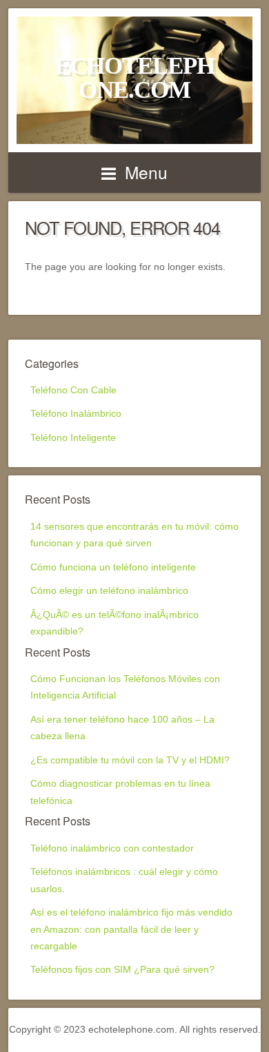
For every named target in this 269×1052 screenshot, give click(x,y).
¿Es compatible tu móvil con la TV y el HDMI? (130, 760)
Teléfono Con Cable (73, 390)
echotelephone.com (134, 77)
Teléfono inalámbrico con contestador (112, 848)
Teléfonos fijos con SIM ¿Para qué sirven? (122, 970)
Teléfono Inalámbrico (75, 414)
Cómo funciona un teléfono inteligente (113, 567)
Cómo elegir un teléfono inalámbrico (109, 591)
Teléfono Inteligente (73, 438)
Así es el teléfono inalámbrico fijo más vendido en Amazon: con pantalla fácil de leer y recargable (131, 929)
